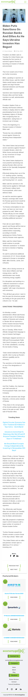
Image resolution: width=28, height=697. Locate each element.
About (14, 670)
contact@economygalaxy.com (14, 660)
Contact (14, 682)
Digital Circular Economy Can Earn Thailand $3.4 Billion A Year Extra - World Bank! (14, 424)
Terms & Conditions (14, 684)
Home (14, 667)
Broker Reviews (14, 679)
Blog (14, 672)
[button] (14, 565)
